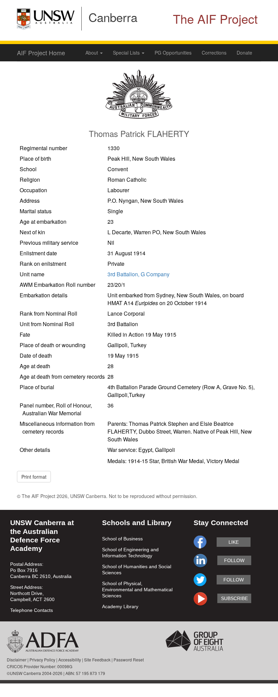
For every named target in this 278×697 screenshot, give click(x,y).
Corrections (214, 52)
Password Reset (129, 659)
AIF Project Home (41, 52)
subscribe (234, 598)
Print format (33, 476)
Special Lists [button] (127, 52)
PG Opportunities (173, 52)
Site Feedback (97, 659)
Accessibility (69, 659)
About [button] (92, 52)
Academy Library (120, 606)
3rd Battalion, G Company (138, 274)
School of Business (122, 538)
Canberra (112, 16)
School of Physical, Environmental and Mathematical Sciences (137, 589)
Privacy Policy (42, 659)
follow (234, 560)
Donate (244, 52)
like (234, 542)
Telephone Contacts (31, 610)
